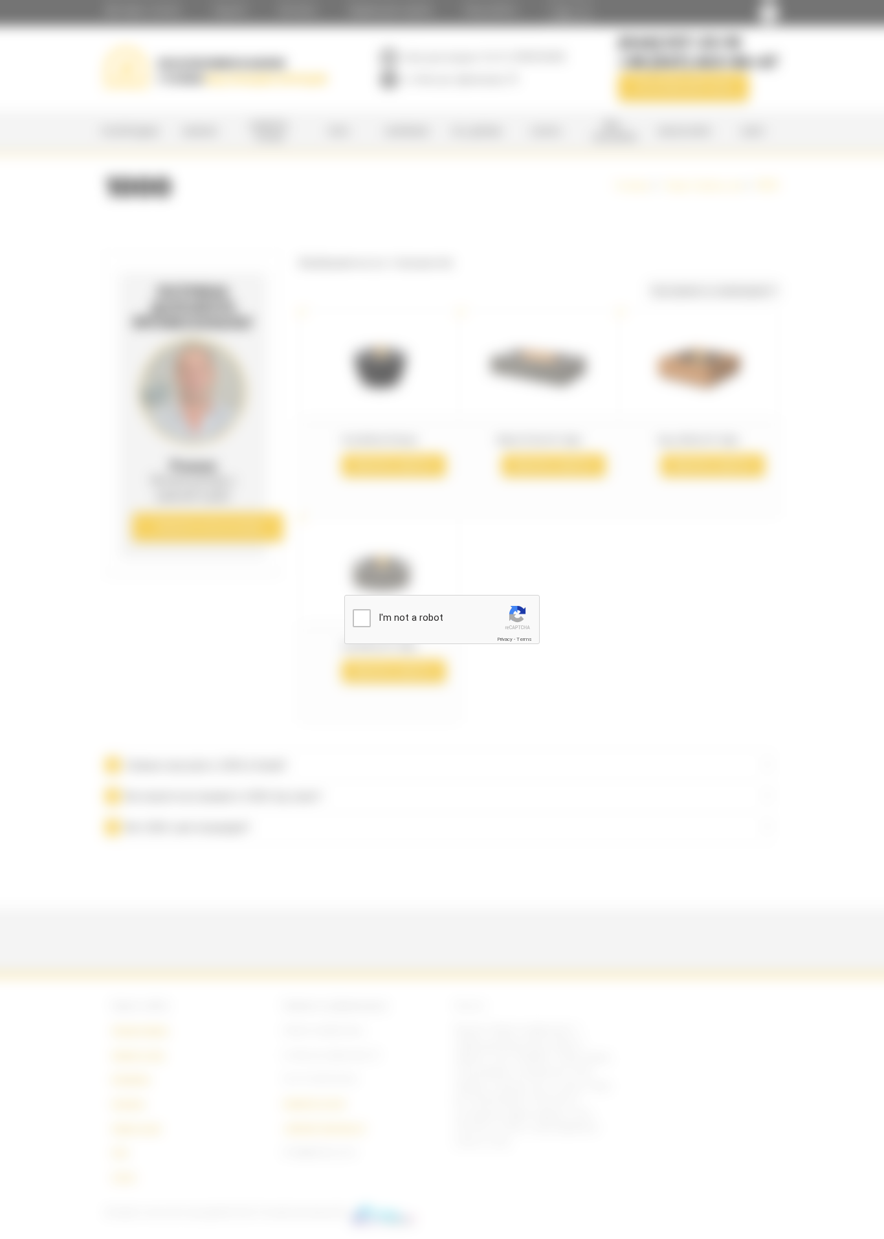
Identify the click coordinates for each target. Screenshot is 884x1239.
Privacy (505, 639)
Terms (524, 639)
